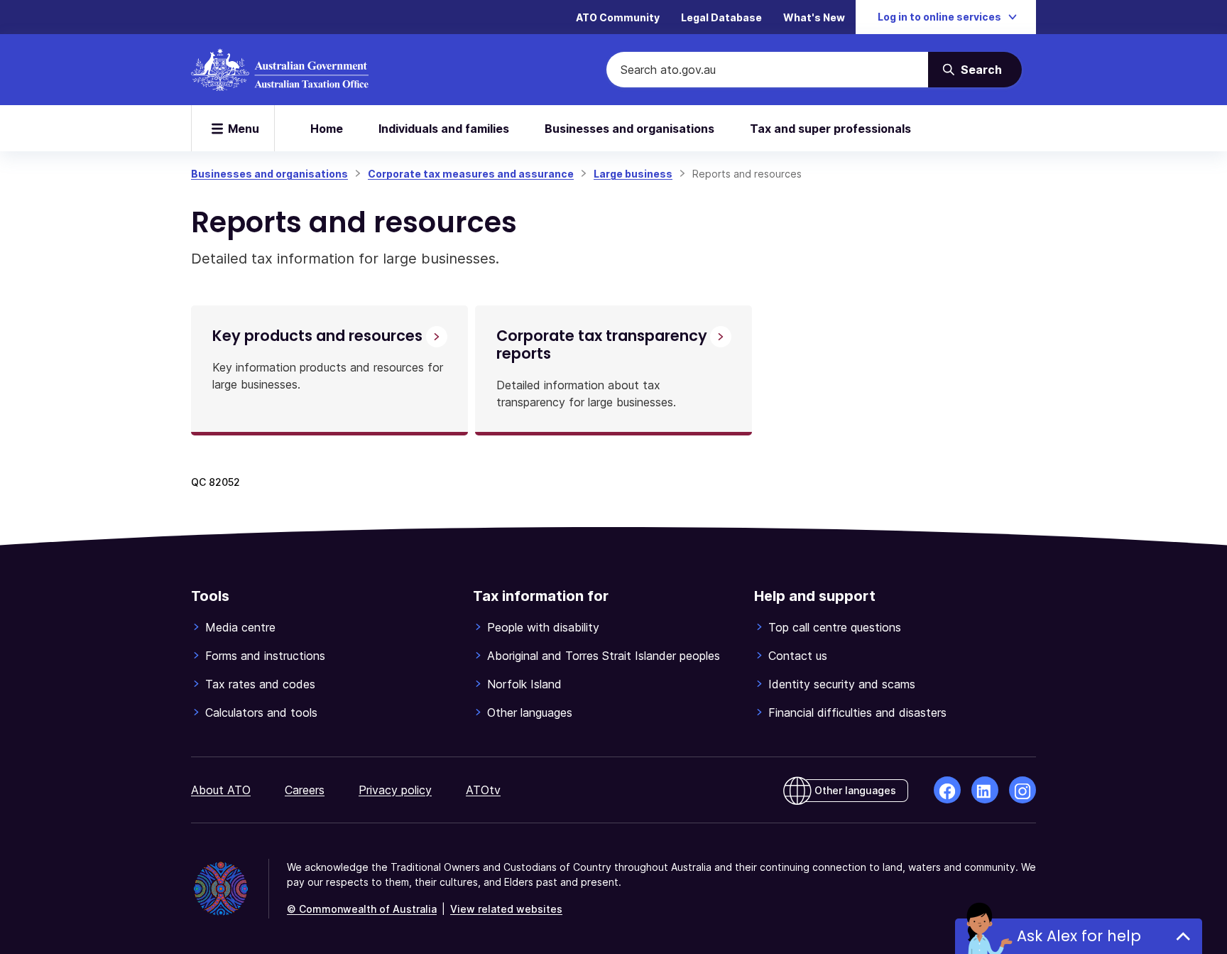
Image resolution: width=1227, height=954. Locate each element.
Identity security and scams (841, 684)
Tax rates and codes (260, 684)
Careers (305, 790)
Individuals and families (443, 128)
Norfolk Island (524, 684)
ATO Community (618, 17)
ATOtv (483, 790)
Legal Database (721, 17)
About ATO (221, 790)
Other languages (529, 712)
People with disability (543, 627)
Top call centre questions (834, 627)
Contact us (797, 656)
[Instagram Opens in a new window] (1022, 789)
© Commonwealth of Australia (362, 909)
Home (326, 128)
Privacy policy (395, 790)
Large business (633, 174)
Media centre (240, 627)
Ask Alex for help (1079, 936)
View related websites (506, 909)
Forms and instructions (265, 656)
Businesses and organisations (629, 128)
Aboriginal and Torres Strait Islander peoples (603, 656)
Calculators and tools (261, 712)
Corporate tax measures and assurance (471, 174)
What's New (814, 17)
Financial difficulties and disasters (857, 712)
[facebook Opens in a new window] (947, 789)
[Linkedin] (984, 789)
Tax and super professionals (830, 128)
